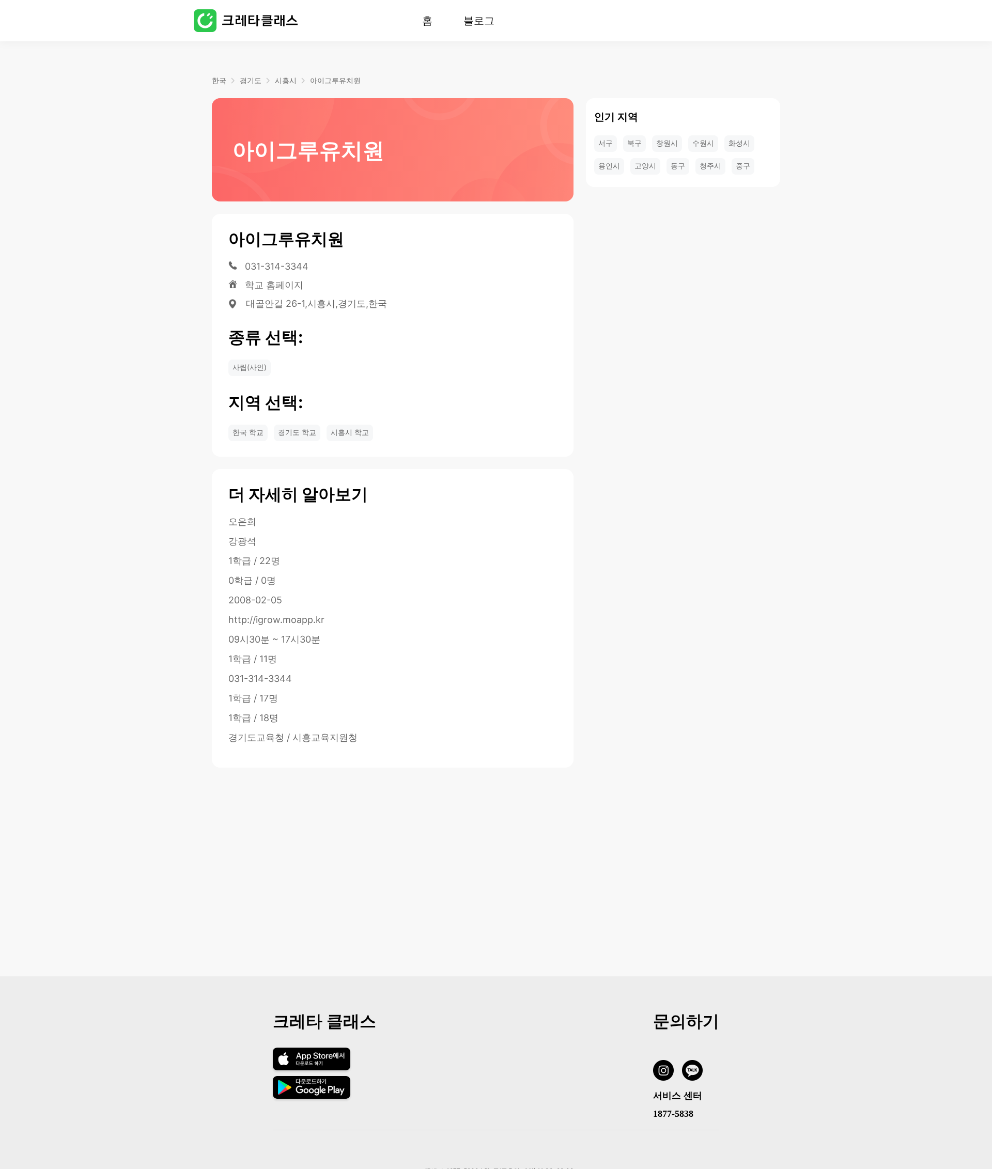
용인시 (609, 165)
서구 (605, 142)
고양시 (645, 165)
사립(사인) (250, 367)
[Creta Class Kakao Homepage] (696, 1072)
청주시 (710, 165)
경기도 (250, 80)
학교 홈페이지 (274, 285)
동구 (678, 165)
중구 (743, 165)
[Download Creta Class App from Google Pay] (312, 1095)
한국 (219, 80)
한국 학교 (248, 432)
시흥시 (286, 80)
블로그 (478, 20)
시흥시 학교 (350, 432)
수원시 (703, 142)
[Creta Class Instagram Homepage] (667, 1072)
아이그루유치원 (335, 80)
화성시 (739, 142)
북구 (634, 142)
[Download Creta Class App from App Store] (312, 1069)
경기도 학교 (297, 432)
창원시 (667, 142)
